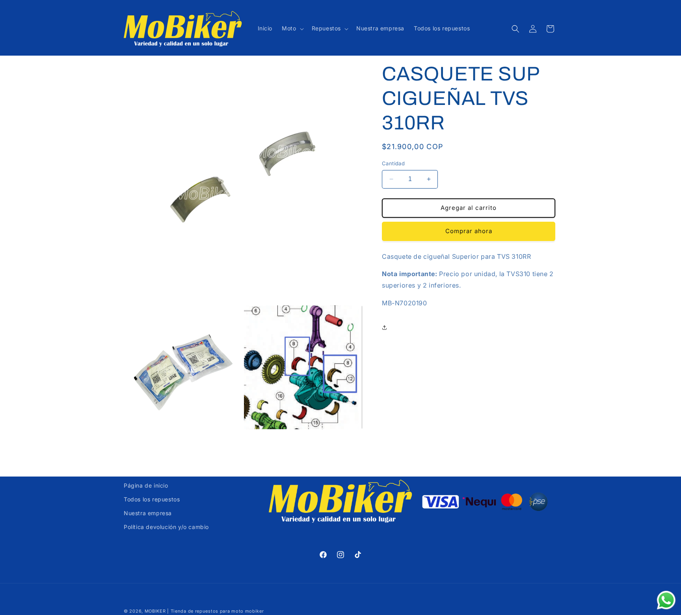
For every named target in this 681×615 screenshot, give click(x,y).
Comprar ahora (468, 231)
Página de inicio (146, 485)
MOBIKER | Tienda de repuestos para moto (194, 611)
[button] (292, 28)
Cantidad (393, 163)
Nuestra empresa (148, 513)
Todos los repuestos (152, 499)
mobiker (254, 611)
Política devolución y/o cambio (166, 526)
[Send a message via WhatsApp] (666, 600)
